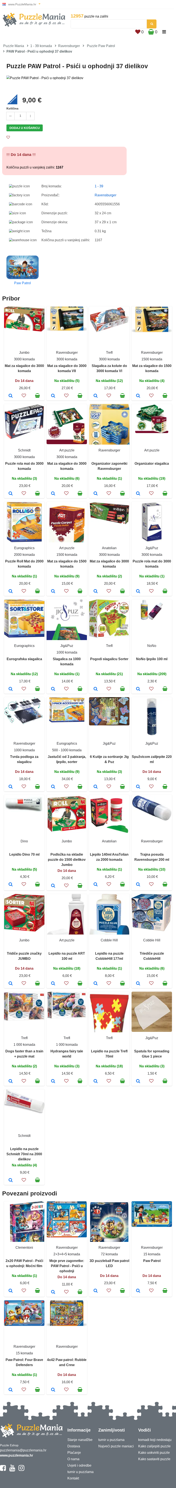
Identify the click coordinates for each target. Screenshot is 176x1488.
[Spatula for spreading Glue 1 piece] (138, 1081)
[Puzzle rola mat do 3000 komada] (11, 494)
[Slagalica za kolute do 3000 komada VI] (96, 396)
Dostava (73, 1446)
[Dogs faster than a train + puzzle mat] (11, 1081)
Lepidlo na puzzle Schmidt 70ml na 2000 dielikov (24, 1154)
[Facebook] (3, 1470)
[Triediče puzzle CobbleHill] (138, 984)
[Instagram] (21, 1470)
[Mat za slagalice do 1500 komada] (138, 396)
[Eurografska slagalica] (11, 689)
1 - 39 (99, 186)
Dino (24, 841)
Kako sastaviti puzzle (154, 1459)
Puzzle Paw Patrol (101, 46)
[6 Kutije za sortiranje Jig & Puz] (96, 787)
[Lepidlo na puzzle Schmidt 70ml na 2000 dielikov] (11, 1180)
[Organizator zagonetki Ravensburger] (96, 494)
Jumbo (24, 352)
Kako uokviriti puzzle (154, 1452)
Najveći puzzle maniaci (116, 1446)
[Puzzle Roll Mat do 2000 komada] (11, 591)
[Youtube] (12, 1470)
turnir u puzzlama (80, 1472)
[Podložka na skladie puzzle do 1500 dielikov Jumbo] (53, 886)
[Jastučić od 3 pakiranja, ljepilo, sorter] (53, 787)
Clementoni (24, 1247)
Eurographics (24, 548)
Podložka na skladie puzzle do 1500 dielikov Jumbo (67, 860)
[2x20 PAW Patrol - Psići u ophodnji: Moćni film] (11, 1291)
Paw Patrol (152, 1261)
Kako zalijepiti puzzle (154, 1446)
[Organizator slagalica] (138, 494)
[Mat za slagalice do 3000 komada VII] (53, 396)
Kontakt (73, 1478)
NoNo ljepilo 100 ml (151, 659)
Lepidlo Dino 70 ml (24, 854)
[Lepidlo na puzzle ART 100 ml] (53, 984)
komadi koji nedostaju (154, 1440)
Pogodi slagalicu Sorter (109, 659)
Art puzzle (66, 450)
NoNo (151, 646)
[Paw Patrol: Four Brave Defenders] (11, 1390)
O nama (73, 1459)
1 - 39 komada (41, 46)
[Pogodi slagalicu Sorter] (96, 689)
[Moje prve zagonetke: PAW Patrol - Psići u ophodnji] (53, 1292)
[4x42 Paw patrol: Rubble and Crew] (53, 1390)
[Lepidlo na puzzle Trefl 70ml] (96, 1081)
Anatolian (109, 548)
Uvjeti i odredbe (79, 1465)
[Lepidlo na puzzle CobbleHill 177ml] (96, 984)
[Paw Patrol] (138, 1291)
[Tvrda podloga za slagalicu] (11, 787)
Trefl (109, 352)
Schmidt (24, 450)
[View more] (24, 330)
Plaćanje (74, 1452)
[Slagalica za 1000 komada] (53, 689)
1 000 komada (24, 1044)
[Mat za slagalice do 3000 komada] (11, 396)
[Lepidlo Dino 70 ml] (11, 884)
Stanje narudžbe (80, 1440)
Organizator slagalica (152, 463)
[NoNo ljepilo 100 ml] (138, 689)
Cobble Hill (109, 940)
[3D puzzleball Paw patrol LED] (96, 1291)
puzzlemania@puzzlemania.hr (23, 1450)
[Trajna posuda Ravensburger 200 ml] (138, 884)
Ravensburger (69, 46)
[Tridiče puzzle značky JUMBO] (11, 984)
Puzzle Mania (13, 46)
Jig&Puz (151, 548)
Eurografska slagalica (24, 659)
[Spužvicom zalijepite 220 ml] (138, 787)
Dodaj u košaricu (24, 128)
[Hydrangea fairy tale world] (53, 1081)
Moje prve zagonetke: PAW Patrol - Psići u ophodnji (66, 1266)
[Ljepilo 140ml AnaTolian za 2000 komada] (96, 884)
